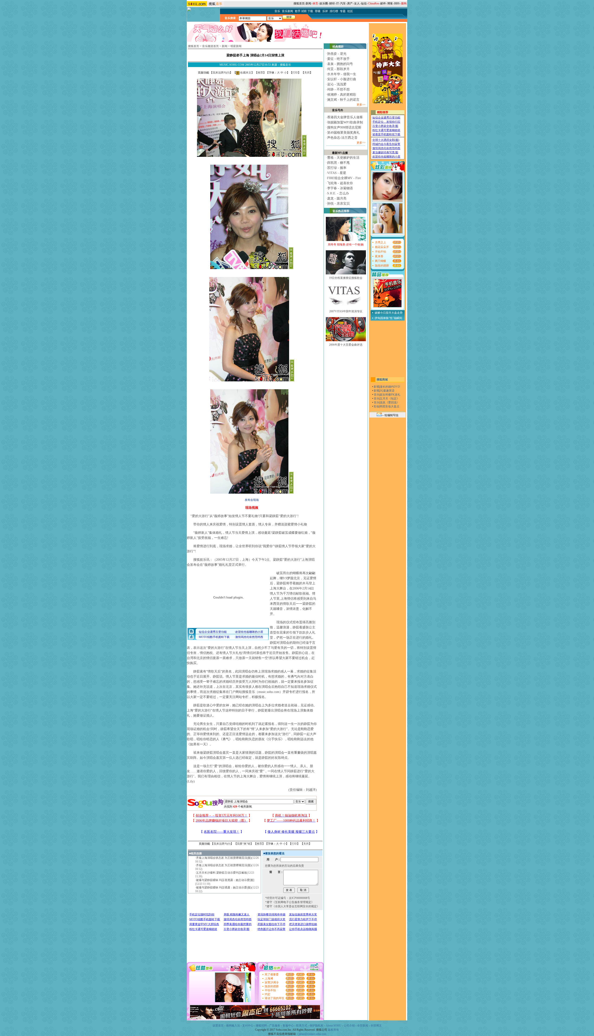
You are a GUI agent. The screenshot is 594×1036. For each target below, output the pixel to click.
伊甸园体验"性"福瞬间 (388, 318)
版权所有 (333, 1029)
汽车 (343, 3)
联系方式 (301, 1025)
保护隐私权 (316, 1025)
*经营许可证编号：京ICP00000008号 (287, 898)
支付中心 (247, 1025)
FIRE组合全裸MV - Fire (344, 178)
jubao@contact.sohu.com (312, 1034)
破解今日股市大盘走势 (389, 312)
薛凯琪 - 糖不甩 (338, 162)
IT (337, 3)
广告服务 (274, 1025)
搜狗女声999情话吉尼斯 (344, 127)
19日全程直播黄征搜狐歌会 (345, 278)
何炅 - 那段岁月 (338, 69)
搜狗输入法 (233, 1025)
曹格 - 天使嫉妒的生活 (343, 157)
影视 (376, 386)
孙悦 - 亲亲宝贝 (338, 203)
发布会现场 (252, 500)
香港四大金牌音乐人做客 (345, 117)
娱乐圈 (324, 3)
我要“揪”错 (243, 843)
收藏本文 (245, 72)
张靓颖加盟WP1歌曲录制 (345, 122)
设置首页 (218, 1025)
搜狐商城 (382, 379)
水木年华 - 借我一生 (341, 74)
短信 (364, 3)
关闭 (307, 72)
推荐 (260, 72)
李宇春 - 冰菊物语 (340, 188)
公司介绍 (349, 1025)
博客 (390, 3)
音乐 (376, 394)
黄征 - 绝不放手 (338, 59)
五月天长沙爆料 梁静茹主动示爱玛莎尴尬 (221, 872)
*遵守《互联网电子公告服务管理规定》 (289, 902)
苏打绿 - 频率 (336, 168)
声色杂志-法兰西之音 (342, 137)
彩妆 (376, 406)
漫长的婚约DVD (390, 386)
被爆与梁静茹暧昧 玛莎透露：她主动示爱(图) (224, 887)
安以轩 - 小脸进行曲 (341, 79)
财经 (332, 3)
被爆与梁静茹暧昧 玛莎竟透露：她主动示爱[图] (225, 880)
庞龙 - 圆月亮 (336, 198)
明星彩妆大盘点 (389, 406)
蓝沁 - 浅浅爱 (336, 84)
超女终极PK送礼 (390, 394)
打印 (295, 72)
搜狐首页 (299, 3)
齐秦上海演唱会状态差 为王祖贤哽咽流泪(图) (224, 857)
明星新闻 (236, 46)
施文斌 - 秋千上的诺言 (343, 99)
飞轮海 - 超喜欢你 (340, 183)
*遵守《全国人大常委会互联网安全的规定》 (292, 906)
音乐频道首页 (210, 46)
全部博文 (376, 1025)
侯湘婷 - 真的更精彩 (341, 94)
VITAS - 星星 (336, 173)
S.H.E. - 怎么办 (338, 193)
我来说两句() (221, 72)
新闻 (308, 3)
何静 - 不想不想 (338, 89)
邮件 (383, 3)
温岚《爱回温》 (389, 402)
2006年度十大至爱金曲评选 (345, 344)
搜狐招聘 (261, 1025)
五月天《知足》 (389, 398)
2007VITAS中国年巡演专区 (345, 311)
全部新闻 (362, 1025)
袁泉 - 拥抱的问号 (340, 64)
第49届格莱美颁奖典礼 (343, 132)
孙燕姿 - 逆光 (336, 53)
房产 (350, 3)
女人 (357, 3)
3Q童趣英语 (387, 390)
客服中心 (288, 1025)
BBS (397, 3)
